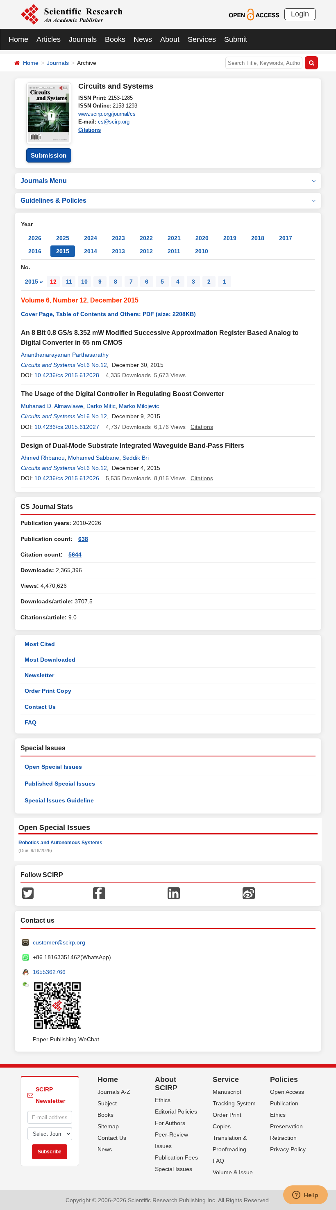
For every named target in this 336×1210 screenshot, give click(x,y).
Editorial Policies (176, 1111)
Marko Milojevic (139, 406)
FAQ (30, 722)
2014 (90, 251)
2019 (229, 238)
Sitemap (108, 1126)
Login (300, 14)
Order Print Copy (48, 691)
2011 (174, 251)
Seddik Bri (136, 457)
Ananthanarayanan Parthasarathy (65, 354)
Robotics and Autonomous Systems (60, 843)
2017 (285, 238)
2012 (146, 251)
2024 (90, 238)
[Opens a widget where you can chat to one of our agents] (305, 1195)
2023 (118, 238)
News (143, 39)
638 (83, 539)
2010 (201, 251)
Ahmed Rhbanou (43, 457)
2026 (34, 238)
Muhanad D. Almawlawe (52, 406)
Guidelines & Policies (53, 200)
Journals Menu (43, 180)
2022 (146, 238)
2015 (62, 251)
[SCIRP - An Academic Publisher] (71, 14)
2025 (62, 238)
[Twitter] (28, 892)
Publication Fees (176, 1157)
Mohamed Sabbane (93, 457)
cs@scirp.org (113, 122)
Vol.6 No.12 (92, 365)
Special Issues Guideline (59, 800)
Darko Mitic (101, 406)
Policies (284, 1079)
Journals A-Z (114, 1092)
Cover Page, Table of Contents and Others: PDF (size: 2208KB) (108, 314)
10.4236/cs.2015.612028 (66, 375)
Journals (83, 39)
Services (202, 39)
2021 (174, 238)
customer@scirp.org (59, 942)
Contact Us (40, 707)
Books (115, 39)
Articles (48, 39)
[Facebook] (99, 892)
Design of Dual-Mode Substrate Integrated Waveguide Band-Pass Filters (132, 445)
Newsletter (39, 675)
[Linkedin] (174, 892)
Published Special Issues (60, 783)
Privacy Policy (288, 1149)
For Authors (170, 1123)
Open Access (287, 1092)
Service (226, 1079)
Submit (235, 39)
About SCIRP (166, 1083)
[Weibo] (249, 892)
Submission (49, 155)
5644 (75, 554)
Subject (107, 1103)
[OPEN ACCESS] (253, 14)
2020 (202, 238)
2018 (257, 238)
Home (18, 39)
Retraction (283, 1137)
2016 (34, 251)
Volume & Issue (233, 1172)
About (169, 39)
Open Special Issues (53, 766)
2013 (118, 251)
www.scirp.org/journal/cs (107, 114)
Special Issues (173, 1169)
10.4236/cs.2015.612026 (66, 478)
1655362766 (49, 972)
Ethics (162, 1100)
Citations (89, 130)
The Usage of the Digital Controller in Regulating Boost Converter (122, 393)
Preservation (286, 1126)
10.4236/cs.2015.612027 (66, 427)
